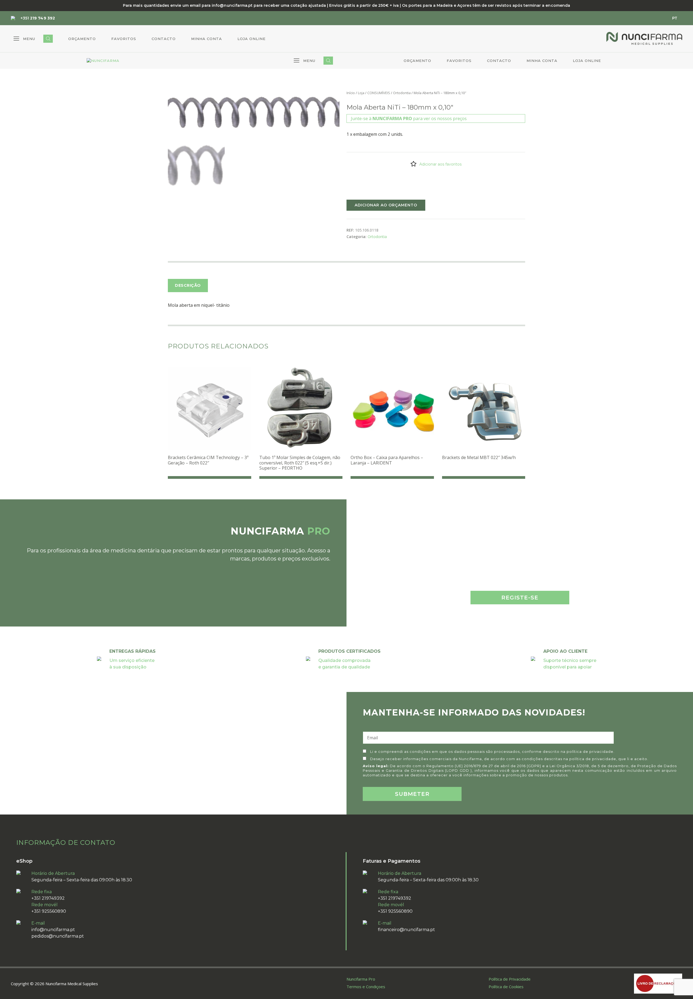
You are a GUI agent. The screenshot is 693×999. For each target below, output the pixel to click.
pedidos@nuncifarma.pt (57, 936)
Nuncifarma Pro (360, 979)
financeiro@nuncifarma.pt (406, 929)
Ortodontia (402, 92)
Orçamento (82, 39)
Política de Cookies (506, 986)
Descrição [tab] (188, 285)
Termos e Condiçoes (365, 986)
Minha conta (206, 39)
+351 (38, 18)
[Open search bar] (48, 39)
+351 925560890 (48, 911)
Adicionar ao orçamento (386, 205)
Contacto (164, 39)
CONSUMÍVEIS (378, 92)
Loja (361, 92)
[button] (24, 39)
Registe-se (519, 597)
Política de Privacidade (510, 979)
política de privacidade (590, 751)
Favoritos (123, 39)
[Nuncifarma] (103, 61)
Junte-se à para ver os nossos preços (409, 118)
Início (350, 92)
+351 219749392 (48, 898)
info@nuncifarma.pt (53, 929)
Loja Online (251, 39)
